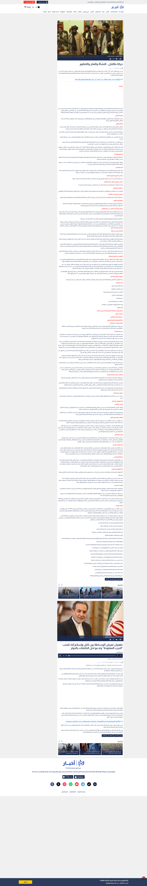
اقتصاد (79, 11)
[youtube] (77, 784)
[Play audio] (60, 655)
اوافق (25, 882)
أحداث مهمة (55, 11)
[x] (58, 784)
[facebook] (52, 784)
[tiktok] (89, 784)
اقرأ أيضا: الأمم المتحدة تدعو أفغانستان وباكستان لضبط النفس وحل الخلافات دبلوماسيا (93, 721)
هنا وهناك (69, 11)
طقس (92, 11)
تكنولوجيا (62, 11)
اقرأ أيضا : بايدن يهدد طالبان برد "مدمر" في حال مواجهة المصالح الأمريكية (98, 79)
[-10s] (117, 655)
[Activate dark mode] (37, 7)
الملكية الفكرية (73, 791)
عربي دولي (111, 68)
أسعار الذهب (114, 11)
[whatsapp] (71, 784)
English (29, 7)
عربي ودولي (86, 11)
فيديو (49, 11)
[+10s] (120, 655)
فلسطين (98, 11)
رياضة (74, 11)
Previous (62, 585)
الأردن (107, 11)
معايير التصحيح (65, 791)
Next (59, 585)
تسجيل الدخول (42, 2)
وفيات (44, 11)
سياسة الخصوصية (110, 883)
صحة (103, 11)
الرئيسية (121, 11)
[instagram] (64, 784)
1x (63, 655)
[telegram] (83, 784)
